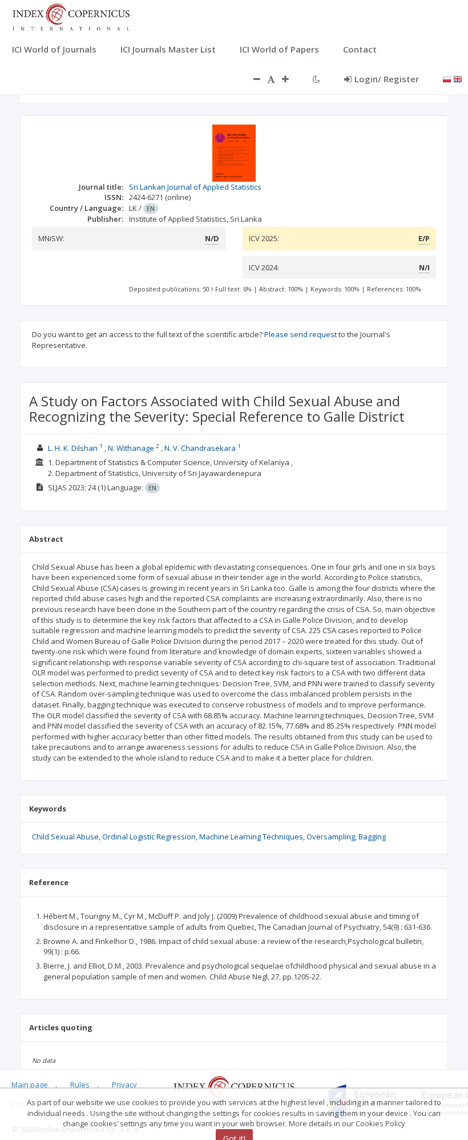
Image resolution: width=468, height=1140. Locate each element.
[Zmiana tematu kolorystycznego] (316, 79)
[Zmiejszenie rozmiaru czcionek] (251, 79)
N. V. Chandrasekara (200, 448)
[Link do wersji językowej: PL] (446, 78)
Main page (29, 1084)
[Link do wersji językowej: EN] (457, 78)
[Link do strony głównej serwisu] (71, 16)
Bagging (372, 836)
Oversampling (330, 836)
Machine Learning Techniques (251, 836)
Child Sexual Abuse (65, 836)
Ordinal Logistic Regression (149, 836)
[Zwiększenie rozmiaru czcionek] (291, 79)
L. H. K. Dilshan (73, 448)
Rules (80, 1084)
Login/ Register (386, 79)
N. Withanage (131, 448)
